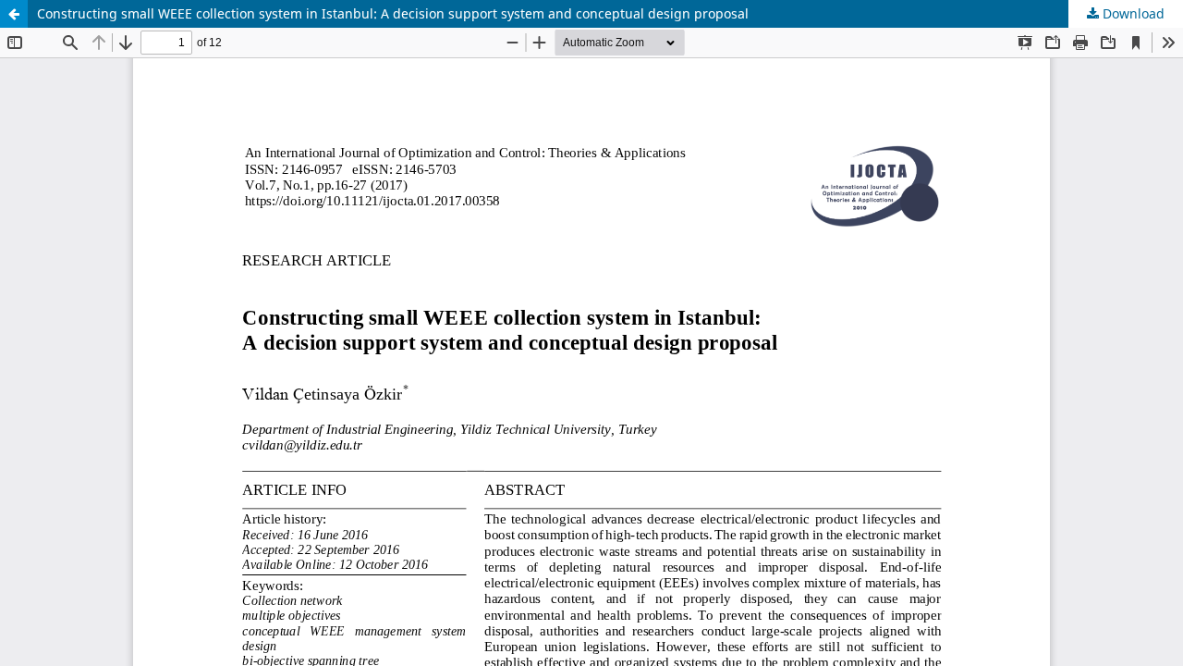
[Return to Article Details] (14, 14)
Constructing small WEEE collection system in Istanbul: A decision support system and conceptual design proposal (393, 13)
